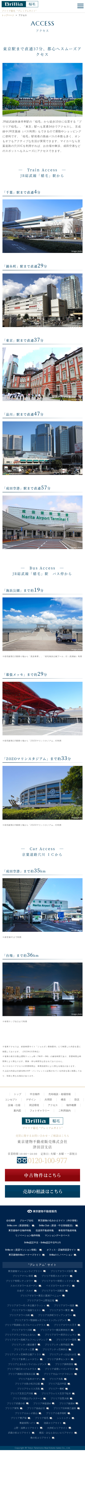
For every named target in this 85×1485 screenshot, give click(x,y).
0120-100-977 (47, 1160)
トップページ (8, 15)
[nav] (80, 6)
